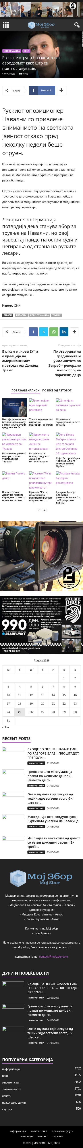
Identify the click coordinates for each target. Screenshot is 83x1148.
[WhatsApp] (53, 331)
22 (64, 703)
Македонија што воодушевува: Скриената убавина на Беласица (52, 819)
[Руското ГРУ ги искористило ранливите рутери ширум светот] (41, 480)
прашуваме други (14, 1102)
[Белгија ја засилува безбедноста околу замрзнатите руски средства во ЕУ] (14, 407)
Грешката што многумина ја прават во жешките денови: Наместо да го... (49, 775)
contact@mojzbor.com (53, 956)
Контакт (42, 1136)
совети (6, 1096)
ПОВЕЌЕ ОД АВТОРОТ (56, 390)
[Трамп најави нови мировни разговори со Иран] (41, 407)
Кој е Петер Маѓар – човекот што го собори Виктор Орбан (68, 462)
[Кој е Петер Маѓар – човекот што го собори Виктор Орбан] (68, 444)
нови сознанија (39, 315)
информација (12, 51)
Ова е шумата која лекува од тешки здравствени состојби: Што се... (50, 798)
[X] (43, 331)
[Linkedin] (64, 331)
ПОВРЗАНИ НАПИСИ (26, 390)
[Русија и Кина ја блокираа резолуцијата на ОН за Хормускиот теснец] (68, 480)
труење (56, 315)
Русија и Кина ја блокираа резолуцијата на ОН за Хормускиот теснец (68, 497)
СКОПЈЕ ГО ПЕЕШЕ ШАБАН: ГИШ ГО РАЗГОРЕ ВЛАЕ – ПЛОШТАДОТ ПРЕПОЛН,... (53, 753)
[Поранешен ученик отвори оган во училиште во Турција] (14, 442)
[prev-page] (39, 510)
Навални (21, 315)
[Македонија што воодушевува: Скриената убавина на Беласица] (13, 823)
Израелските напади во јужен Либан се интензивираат (39, 457)
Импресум (27, 1136)
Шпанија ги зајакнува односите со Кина (68, 422)
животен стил (36, 763)
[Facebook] (33, 331)
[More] (61, 90)
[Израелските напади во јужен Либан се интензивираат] (41, 442)
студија (7, 1109)
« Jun (5, 727)
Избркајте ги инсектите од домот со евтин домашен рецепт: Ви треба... (53, 842)
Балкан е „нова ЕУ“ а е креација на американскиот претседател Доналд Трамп (20, 360)
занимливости (11, 1089)
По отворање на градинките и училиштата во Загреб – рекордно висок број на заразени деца (64, 363)
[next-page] (44, 510)
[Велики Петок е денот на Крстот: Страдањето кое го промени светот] (14, 480)
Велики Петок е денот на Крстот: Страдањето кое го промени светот (13, 496)
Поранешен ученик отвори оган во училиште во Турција (14, 457)
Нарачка (57, 1136)
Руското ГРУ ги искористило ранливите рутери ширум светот (40, 496)
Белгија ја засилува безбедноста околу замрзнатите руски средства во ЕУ (14, 423)
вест (26, 51)
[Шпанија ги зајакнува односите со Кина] (68, 407)
